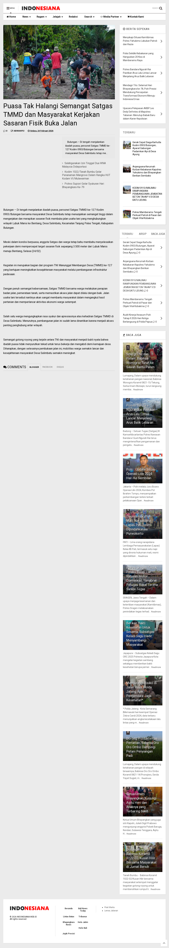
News (25, 16)
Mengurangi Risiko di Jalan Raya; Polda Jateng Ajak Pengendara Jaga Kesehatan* (141, 691)
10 (129, 843)
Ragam (40, 16)
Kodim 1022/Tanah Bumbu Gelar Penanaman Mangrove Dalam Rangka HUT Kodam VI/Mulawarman (86, 175)
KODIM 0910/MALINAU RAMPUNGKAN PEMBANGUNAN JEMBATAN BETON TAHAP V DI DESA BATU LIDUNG (147, 194)
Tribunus (83, 916)
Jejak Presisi (68, 933)
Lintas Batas (68, 916)
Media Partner (111, 16)
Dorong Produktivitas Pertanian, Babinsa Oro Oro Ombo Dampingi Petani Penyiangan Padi (142, 747)
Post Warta (109, 907)
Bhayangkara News (68, 923)
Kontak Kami (137, 16)
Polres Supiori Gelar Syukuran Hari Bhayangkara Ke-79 (83, 185)
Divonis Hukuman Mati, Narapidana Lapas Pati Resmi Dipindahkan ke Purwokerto (139, 525)
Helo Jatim (83, 922)
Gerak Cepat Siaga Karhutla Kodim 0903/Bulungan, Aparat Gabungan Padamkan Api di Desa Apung (147, 148)
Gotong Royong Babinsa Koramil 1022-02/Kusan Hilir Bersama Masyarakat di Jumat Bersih (141, 858)
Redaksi (73, 16)
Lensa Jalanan (111, 910)
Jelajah (57, 16)
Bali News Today (82, 909)
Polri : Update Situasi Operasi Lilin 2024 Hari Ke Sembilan (141, 473)
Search (88, 16)
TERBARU (129, 132)
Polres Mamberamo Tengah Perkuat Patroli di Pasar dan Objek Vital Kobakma (147, 215)
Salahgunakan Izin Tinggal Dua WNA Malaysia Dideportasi (84, 165)
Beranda (68, 908)
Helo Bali (83, 928)
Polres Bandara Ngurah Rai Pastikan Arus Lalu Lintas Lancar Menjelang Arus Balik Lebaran (140, 414)
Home (12, 16)
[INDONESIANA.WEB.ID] (41, 9)
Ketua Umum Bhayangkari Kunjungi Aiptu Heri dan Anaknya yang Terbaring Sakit (141, 802)
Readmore (138, 389)
